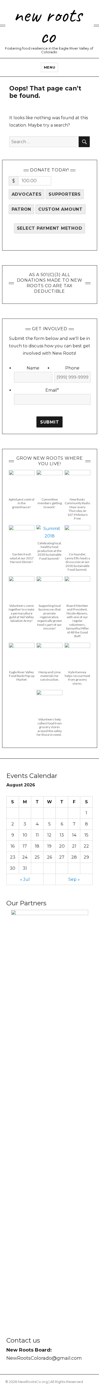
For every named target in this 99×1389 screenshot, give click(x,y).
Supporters (65, 194)
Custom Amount (60, 209)
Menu (49, 67)
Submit (49, 422)
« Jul (25, 879)
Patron (21, 209)
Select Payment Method (49, 228)
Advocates (27, 194)
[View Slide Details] (49, 1107)
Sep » (74, 879)
